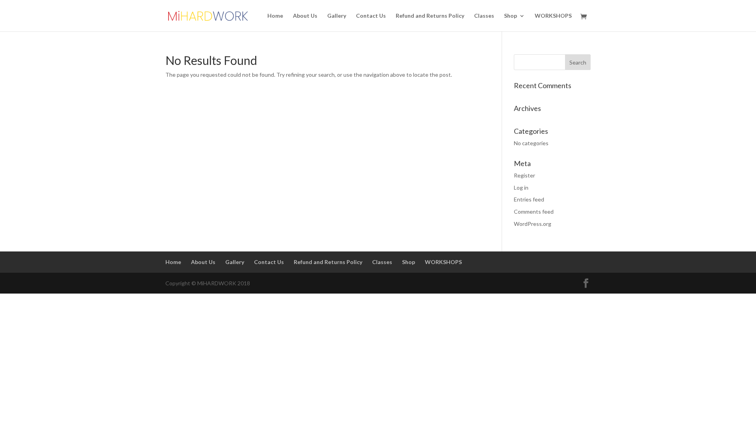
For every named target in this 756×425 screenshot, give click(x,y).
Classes (484, 16)
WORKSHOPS (553, 16)
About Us (305, 16)
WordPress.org (532, 223)
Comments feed (534, 211)
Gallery (336, 16)
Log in (521, 187)
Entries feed (529, 199)
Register (524, 175)
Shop (510, 16)
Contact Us (371, 16)
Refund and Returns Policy (430, 16)
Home (275, 16)
